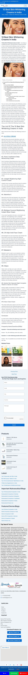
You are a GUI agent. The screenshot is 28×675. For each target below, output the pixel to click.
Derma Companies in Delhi (7, 513)
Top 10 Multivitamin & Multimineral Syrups (11, 485)
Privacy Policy (4, 625)
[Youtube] (21, 665)
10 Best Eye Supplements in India (9, 483)
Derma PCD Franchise (6, 619)
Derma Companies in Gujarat (8, 518)
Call (5, 673)
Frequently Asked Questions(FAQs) (14, 100)
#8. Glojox (9, 95)
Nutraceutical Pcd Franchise (17, 527)
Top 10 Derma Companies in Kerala (9, 559)
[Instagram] (17, 665)
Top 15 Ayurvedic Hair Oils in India (9, 476)
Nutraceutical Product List (7, 503)
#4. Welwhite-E (8, 89)
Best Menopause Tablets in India (8, 478)
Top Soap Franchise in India (17, 530)
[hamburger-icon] (25, 6)
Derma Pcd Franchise (5, 529)
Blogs (6, 14)
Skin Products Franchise (16, 529)
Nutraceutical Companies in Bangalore (10, 496)
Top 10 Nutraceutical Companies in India (10, 491)
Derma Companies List (6, 622)
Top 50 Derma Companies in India (9, 509)
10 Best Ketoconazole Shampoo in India (17, 567)
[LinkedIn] (14, 665)
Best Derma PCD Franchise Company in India (15, 538)
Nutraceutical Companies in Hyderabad (10, 498)
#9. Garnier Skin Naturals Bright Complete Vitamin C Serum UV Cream (16, 97)
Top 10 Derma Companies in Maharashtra (17, 557)
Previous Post (14, 371)
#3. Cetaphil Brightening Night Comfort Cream (14, 87)
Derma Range (10, 543)
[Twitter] (10, 665)
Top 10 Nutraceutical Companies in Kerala (15, 554)
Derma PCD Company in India (7, 540)
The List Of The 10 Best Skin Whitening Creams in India (13, 83)
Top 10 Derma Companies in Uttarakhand (10, 564)
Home (3, 14)
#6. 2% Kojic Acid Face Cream (12, 92)
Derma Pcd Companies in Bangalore (16, 546)
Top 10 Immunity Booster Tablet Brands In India (12, 480)
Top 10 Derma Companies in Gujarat (9, 556)
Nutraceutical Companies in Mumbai (9, 494)
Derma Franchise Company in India (9, 511)
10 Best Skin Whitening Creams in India (9, 573)
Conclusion (10, 99)
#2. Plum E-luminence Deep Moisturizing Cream (14, 86)
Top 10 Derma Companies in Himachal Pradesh (16, 562)
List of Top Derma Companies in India (13, 535)
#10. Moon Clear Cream (12, 98)
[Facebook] (6, 665)
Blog (2, 624)
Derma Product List (5, 520)
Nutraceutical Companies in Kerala (9, 500)
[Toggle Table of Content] (23, 80)
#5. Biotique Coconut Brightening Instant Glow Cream (15, 91)
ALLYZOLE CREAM (10, 136)
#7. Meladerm (9, 93)
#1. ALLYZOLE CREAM (9, 85)
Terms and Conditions (6, 627)
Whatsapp (14, 673)
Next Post (14, 374)
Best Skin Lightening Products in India (17, 572)
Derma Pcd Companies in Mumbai (8, 548)
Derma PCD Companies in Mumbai (9, 516)
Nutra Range (17, 543)
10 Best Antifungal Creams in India (8, 569)
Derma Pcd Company (5, 527)
